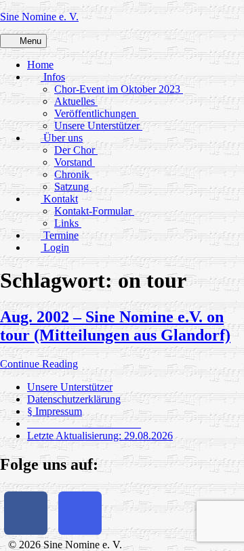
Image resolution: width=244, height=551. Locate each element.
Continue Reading (39, 364)
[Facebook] (25, 513)
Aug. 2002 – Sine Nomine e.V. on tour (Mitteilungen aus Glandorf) (115, 326)
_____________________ (84, 423)
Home (40, 64)
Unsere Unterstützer (98, 125)
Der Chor (76, 150)
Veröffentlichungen (96, 113)
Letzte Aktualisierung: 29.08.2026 (100, 435)
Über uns (62, 138)
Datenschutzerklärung (74, 399)
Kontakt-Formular (94, 211)
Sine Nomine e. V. (39, 16)
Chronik (73, 174)
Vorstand (74, 162)
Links (67, 223)
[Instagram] (80, 513)
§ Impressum (54, 411)
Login (55, 247)
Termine (60, 235)
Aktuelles (76, 101)
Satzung (73, 186)
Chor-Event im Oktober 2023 (118, 89)
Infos (53, 77)
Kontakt (59, 198)
